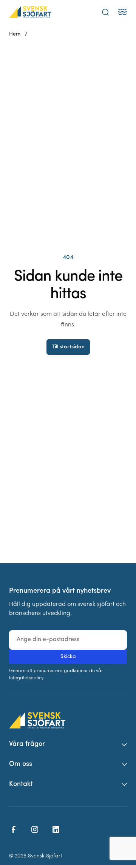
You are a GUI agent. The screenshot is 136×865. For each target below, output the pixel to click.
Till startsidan (68, 347)
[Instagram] (34, 829)
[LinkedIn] (55, 829)
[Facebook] (13, 829)
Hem (14, 34)
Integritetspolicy (26, 678)
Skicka (68, 657)
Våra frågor (27, 744)
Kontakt (21, 784)
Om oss (20, 764)
